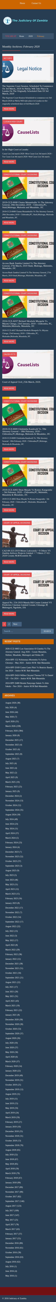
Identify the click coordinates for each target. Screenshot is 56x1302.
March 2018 (10, 1173)
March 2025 (10, 782)
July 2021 (9, 987)
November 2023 (12, 856)
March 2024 (10, 838)
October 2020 (11, 1029)
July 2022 (9, 931)
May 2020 (9, 1052)
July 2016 (9, 1266)
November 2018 (12, 1136)
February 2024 (11, 842)
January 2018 (11, 1182)
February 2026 (11, 731)
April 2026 (10, 721)
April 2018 (10, 1169)
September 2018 (12, 1145)
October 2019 (11, 1085)
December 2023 (12, 852)
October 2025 (11, 749)
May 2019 (9, 1108)
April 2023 (10, 889)
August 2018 (10, 1150)
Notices (8, 58)
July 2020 (9, 1043)
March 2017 (10, 1229)
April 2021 (10, 1001)
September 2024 (12, 810)
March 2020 (10, 1061)
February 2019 (11, 1122)
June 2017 (9, 1215)
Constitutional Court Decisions (20, 174)
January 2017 (11, 1238)
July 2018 (9, 1155)
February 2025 (11, 787)
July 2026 (9, 707)
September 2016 (12, 1257)
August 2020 (10, 1038)
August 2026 (10, 703)
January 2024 (11, 847)
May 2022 (9, 940)
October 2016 (11, 1252)
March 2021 (10, 1005)
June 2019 (9, 1103)
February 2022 (11, 954)
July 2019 (9, 1099)
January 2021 (11, 1015)
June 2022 (9, 936)
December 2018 (12, 1131)
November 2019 (12, 1080)
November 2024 (12, 801)
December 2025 (12, 740)
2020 (31, 36)
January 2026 (11, 735)
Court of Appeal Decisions (17, 523)
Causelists (9, 354)
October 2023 (11, 861)
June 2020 (9, 1047)
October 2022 (11, 917)
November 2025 (12, 745)
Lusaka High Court (13, 122)
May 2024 (9, 828)
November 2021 (12, 968)
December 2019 (12, 1075)
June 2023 (9, 880)
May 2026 (9, 717)
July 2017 (9, 1210)
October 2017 (11, 1196)
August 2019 (10, 1094)
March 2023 (10, 894)
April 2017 (10, 1224)
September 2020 (12, 1033)
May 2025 (9, 773)
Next (15, 624)
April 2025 (10, 777)
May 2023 (9, 884)
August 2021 (10, 982)
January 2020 (11, 1071)
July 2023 (9, 875)
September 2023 (12, 866)
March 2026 (10, 726)
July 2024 (9, 819)
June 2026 (9, 712)
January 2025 (11, 791)
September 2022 (12, 922)
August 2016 (10, 1262)
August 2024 (10, 815)
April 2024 (10, 833)
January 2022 (11, 959)
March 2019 (10, 1117)
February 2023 (11, 898)
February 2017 (11, 1234)
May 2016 (9, 1276)
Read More (9, 109)
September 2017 (12, 1201)
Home (22, 3)
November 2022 (12, 912)
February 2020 (11, 1066)
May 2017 (9, 1220)
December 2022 (12, 908)
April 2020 (10, 1057)
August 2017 (10, 1206)
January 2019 (11, 1127)
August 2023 (10, 870)
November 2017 (12, 1192)
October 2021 (11, 973)
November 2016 (12, 1248)
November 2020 (12, 1024)
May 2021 (9, 996)
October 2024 (11, 805)
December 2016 (12, 1243)
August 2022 (10, 926)
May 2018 (9, 1164)
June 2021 (9, 992)
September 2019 (12, 1089)
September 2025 (12, 754)
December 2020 (12, 1019)
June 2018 (9, 1159)
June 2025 (9, 768)
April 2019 (10, 1113)
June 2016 (9, 1271)
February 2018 (11, 1178)
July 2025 (9, 763)
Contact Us (36, 3)
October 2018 (11, 1141)
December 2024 (12, 796)
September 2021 (12, 978)
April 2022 (10, 945)
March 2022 (10, 950)
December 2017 (12, 1187)
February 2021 (11, 1010)
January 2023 (11, 903)
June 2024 (9, 824)
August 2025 (10, 759)
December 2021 (12, 964)
